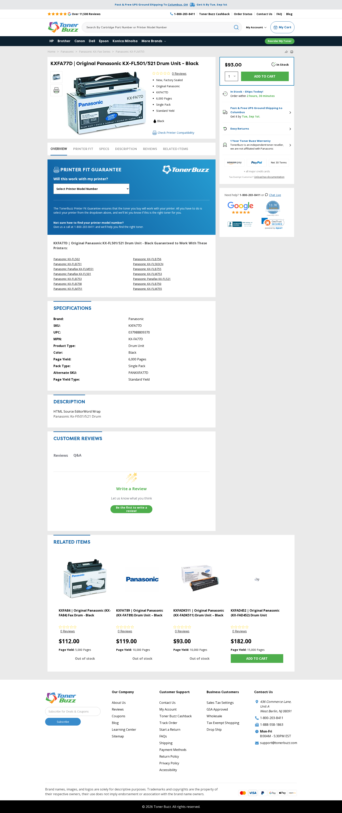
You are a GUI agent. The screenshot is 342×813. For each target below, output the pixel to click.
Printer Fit (83, 149)
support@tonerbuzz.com (278, 743)
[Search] (236, 27)
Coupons (118, 716)
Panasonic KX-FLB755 (147, 269)
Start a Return (169, 729)
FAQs (163, 736)
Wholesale (214, 716)
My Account (255, 27)
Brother (64, 41)
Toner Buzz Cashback (214, 13)
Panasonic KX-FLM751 (67, 289)
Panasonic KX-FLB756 (147, 259)
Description (126, 149)
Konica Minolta (125, 41)
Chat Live (275, 195)
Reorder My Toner (280, 41)
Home (51, 51)
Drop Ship (214, 729)
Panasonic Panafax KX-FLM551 (73, 269)
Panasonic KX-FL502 (66, 259)
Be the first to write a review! (131, 509)
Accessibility (168, 770)
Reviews (150, 149)
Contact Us (264, 13)
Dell (92, 41)
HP (51, 41)
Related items (175, 149)
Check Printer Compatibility (176, 133)
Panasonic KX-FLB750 (147, 284)
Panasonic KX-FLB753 (67, 279)
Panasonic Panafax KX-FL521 (152, 279)
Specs (104, 149)
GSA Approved (217, 709)
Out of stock (85, 658)
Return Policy (169, 756)
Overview (58, 149)
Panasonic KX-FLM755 (130, 51)
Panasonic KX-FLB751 (67, 264)
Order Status (243, 13)
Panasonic (67, 51)
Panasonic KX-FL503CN (148, 264)
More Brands (152, 41)
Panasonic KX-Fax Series (94, 51)
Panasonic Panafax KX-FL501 (72, 274)
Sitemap (118, 736)
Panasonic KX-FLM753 (147, 274)
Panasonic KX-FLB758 (67, 284)
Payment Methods (172, 750)
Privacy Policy (169, 763)
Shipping (166, 743)
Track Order (168, 723)
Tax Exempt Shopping (223, 723)
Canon (79, 41)
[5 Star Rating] (241, 207)
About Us (119, 702)
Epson (104, 41)
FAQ (279, 13)
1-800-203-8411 (271, 718)
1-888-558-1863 (271, 724)
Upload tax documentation (269, 177)
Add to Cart (257, 658)
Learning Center (124, 729)
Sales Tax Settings (220, 702)
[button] (273, 223)
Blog (289, 13)
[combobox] (162, 27)
